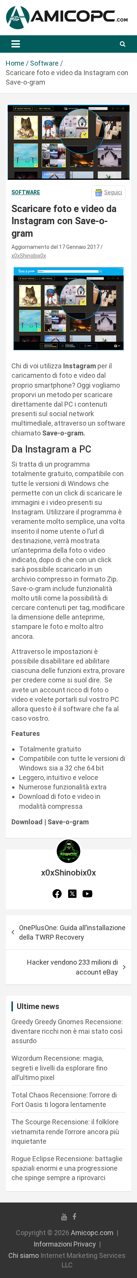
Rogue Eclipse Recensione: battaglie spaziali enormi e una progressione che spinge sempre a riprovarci (67, 1168)
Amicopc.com (92, 1233)
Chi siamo (23, 1255)
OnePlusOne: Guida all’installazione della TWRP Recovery (72, 932)
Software (25, 192)
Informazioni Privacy (64, 1244)
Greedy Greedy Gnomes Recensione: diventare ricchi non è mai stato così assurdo (67, 1031)
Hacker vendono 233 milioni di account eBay (72, 967)
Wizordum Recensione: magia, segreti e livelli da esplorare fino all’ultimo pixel (59, 1067)
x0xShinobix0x (28, 256)
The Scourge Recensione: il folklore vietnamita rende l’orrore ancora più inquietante (65, 1131)
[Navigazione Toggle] (15, 44)
